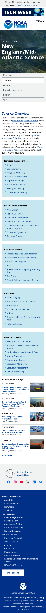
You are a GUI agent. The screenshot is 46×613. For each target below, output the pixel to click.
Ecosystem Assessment (17, 367)
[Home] (15, 23)
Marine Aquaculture (16, 356)
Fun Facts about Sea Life (18, 309)
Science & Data (11, 541)
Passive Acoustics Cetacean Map (21, 257)
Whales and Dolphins (16, 261)
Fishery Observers (15, 213)
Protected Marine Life (13, 90)
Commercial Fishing (13, 524)
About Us (8, 500)
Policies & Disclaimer (11, 600)
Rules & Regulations (13, 517)
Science (7, 80)
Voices (10, 313)
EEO (16, 597)
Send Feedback (13, 572)
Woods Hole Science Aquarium (21, 301)
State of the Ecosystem (17, 217)
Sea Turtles (12, 276)
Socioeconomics (14, 169)
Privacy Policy (28, 600)
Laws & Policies (11, 503)
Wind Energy (12, 210)
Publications (12, 305)
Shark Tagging (13, 297)
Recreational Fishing (13, 527)
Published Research (13, 538)
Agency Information (11, 497)
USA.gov (39, 600)
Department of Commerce (22, 604)
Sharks (10, 165)
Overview (7, 75)
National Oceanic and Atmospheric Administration (22, 607)
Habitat (6, 94)
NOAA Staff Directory (14, 565)
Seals (9, 265)
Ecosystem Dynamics (16, 232)
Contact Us (7, 545)
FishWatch (9, 507)
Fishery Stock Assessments (19, 221)
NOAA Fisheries (23, 610)
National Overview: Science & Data (22, 352)
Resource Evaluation (16, 184)
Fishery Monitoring (15, 188)
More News (7, 455)
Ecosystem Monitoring (17, 192)
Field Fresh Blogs (14, 324)
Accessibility (7, 597)
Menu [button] (41, 21)
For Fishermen (8, 514)
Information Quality (34, 597)
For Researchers (9, 535)
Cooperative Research (17, 360)
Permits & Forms (12, 520)
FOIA (22, 597)
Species (6, 99)
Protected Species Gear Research (22, 253)
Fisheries (7, 85)
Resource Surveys (15, 236)
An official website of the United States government (23, 3)
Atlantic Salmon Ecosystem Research (23, 280)
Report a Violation (12, 555)
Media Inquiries (11, 552)
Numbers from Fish (16, 172)
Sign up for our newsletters (24, 473)
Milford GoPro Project (17, 176)
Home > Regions (9, 42)
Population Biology (15, 180)
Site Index (8, 510)
